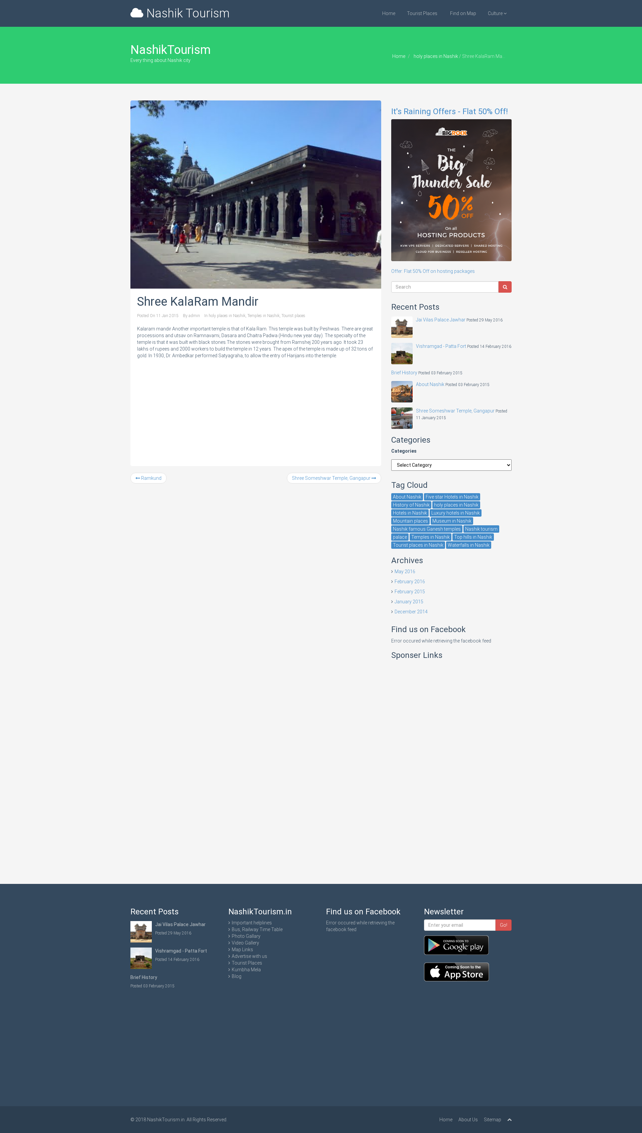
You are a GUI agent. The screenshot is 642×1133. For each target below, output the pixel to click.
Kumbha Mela (246, 969)
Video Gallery (245, 943)
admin (194, 315)
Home (388, 13)
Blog (236, 976)
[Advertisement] (255, 409)
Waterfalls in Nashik (469, 545)
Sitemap (492, 1119)
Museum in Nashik (451, 521)
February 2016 (410, 581)
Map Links (242, 949)
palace (400, 537)
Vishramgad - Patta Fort (441, 346)
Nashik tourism (481, 529)
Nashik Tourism (186, 13)
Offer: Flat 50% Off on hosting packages (449, 190)
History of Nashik (411, 505)
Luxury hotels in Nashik (455, 513)
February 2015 (410, 591)
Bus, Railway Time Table (257, 929)
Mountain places (410, 521)
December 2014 (411, 611)
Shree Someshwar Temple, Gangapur (331, 478)
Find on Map (462, 13)
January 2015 (409, 601)
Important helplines (252, 922)
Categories (404, 451)
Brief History (404, 372)
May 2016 (405, 571)
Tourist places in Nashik (418, 545)
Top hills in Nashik (473, 537)
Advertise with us (249, 956)
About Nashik (430, 384)
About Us (468, 1119)
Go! (503, 925)
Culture (496, 13)
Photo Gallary (246, 936)
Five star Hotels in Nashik (452, 497)
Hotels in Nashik (410, 513)
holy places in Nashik (436, 56)
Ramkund (151, 478)
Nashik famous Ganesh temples (427, 529)
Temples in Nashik (263, 315)
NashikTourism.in (166, 1119)
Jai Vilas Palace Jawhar (440, 319)
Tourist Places (422, 13)
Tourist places (293, 315)
